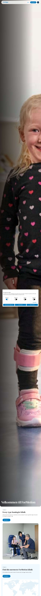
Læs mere (6, 520)
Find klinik (32, 2)
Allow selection (20, 304)
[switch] (16, 299)
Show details (34, 302)
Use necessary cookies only (9, 304)
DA (28, 2)
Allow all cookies (32, 304)
